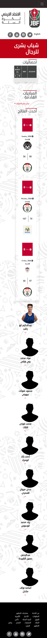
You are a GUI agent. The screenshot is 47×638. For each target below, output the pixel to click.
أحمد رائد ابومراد (25, 458)
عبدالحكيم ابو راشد (25, 327)
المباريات (28, 622)
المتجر (18, 622)
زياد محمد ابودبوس (25, 524)
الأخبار (26, 616)
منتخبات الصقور (22, 613)
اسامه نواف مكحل (25, 589)
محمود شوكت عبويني (25, 392)
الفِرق (37, 619)
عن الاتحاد (35, 613)
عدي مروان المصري (25, 491)
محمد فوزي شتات (25, 425)
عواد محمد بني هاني (25, 359)
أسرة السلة (27, 619)
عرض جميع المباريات (23, 103)
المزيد (28, 626)
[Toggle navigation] (42, 4)
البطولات (36, 616)
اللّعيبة (17, 616)
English (37, 34)
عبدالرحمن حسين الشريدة (25, 556)
